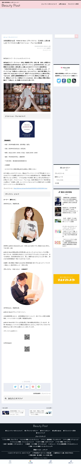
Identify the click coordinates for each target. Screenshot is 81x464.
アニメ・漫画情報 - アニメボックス (51, 439)
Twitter (59, 83)
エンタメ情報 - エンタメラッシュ (30, 439)
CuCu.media (60, 180)
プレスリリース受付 (73, 4)
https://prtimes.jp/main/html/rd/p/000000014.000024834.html (30, 188)
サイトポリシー (46, 430)
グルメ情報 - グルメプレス (11, 439)
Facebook (64, 83)
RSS (74, 83)
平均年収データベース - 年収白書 (42, 453)
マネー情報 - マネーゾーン (64, 441)
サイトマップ (41, 433)
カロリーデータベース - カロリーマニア (19, 453)
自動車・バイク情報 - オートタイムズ (36, 444)
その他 (57, 183)
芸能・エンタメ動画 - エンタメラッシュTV (41, 446)
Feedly (69, 83)
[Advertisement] (40, 21)
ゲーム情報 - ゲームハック (71, 439)
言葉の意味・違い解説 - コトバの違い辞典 (41, 455)
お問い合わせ (62, 4)
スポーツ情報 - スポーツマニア (45, 441)
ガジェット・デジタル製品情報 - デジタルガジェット (64, 444)
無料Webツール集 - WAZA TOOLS (64, 453)
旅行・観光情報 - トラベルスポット (13, 444)
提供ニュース (59, 177)
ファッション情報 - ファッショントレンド (22, 441)
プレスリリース (46, 393)
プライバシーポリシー (32, 430)
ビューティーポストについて (49, 4)
